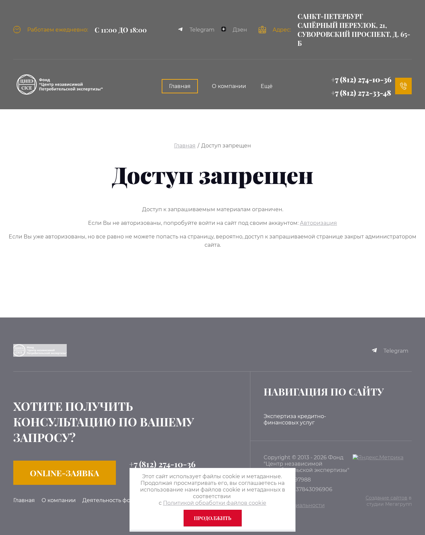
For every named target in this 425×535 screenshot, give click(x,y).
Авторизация (318, 223)
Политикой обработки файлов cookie (214, 503)
